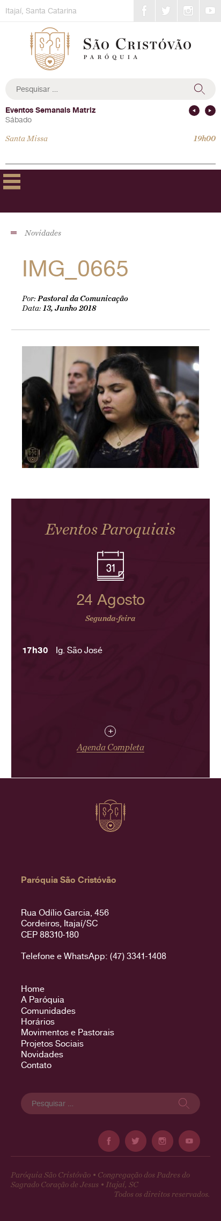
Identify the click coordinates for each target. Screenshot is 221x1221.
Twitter (166, 10)
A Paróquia (42, 999)
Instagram (188, 10)
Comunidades (48, 1011)
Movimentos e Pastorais (67, 1032)
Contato (36, 1065)
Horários (38, 1021)
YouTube (210, 10)
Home (33, 989)
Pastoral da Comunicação (83, 299)
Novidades (42, 1054)
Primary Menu (11, 181)
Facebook (144, 10)
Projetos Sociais (52, 1043)
